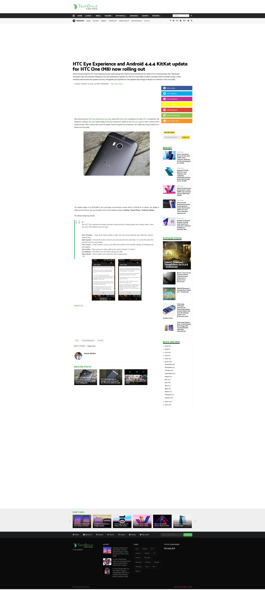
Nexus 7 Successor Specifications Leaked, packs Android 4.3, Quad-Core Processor (184, 277)
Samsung (134, 15)
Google (144, 549)
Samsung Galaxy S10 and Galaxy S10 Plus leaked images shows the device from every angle (121, 552)
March (167, 391)
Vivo (153, 567)
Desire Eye (123, 119)
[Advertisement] (143, 6)
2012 (166, 405)
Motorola (120, 15)
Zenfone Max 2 (136, 21)
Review (157, 562)
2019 (166, 346)
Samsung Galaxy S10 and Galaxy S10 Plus (81, 525)
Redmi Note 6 (124, 21)
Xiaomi (145, 15)
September (169, 373)
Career (122, 534)
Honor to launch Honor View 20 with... (162, 525)
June (166, 382)
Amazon (96, 21)
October (168, 370)
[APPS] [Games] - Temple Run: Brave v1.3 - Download (184, 290)
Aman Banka (118, 83)
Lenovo (138, 558)
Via (82, 305)
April (166, 388)
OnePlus (148, 562)
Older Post (91, 346)
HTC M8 (100, 340)
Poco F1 (147, 21)
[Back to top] (260, 582)
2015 (166, 358)
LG (154, 553)
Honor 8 (138, 553)
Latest (88, 15)
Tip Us (111, 534)
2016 (166, 355)
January (167, 398)
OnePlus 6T (113, 21)
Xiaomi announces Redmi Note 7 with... (141, 525)
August (167, 376)
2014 (166, 361)
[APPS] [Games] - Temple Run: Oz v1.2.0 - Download (176, 264)
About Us (88, 534)
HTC (145, 119)
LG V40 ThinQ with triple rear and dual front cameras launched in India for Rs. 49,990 (121, 562)
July (166, 379)
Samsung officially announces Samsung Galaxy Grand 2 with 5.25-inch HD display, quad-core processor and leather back (177, 311)
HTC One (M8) (137, 122)
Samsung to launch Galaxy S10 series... (121, 525)
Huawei (108, 15)
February (168, 394)
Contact (100, 534)
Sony (147, 567)
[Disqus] (115, 416)
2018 (166, 349)
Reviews (156, 15)
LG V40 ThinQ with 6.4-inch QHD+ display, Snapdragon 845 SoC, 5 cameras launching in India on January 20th (121, 572)
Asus (137, 549)
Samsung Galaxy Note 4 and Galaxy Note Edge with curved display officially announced (184, 326)
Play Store (145, 534)
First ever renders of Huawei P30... (182, 525)
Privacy (133, 534)
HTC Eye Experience (88, 340)
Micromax (147, 558)
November (168, 367)
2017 (166, 352)
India (98, 15)
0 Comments (104, 83)
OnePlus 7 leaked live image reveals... (102, 525)
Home (80, 15)
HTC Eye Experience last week (100, 119)
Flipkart (103, 21)
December (168, 364)
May (166, 385)
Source (76, 305)
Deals (88, 21)
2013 (166, 401)
